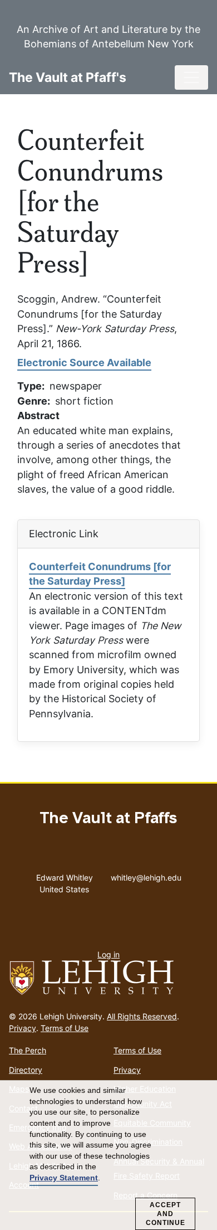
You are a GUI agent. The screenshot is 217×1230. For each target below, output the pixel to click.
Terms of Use (64, 1028)
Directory (25, 1069)
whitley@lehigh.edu (146, 875)
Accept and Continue (165, 1214)
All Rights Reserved (142, 1016)
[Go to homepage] (108, 978)
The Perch (27, 1050)
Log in (108, 954)
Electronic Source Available (84, 363)
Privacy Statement (63, 1177)
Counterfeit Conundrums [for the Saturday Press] (100, 574)
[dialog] (108, 1155)
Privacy (22, 1028)
